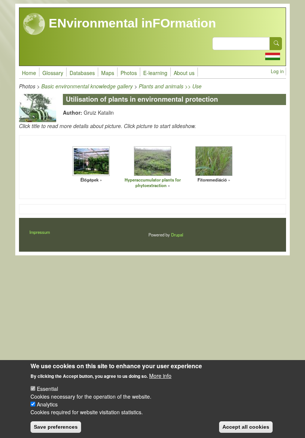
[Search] (276, 43)
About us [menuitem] (184, 72)
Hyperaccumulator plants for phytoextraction (153, 182)
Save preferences (56, 427)
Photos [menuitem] (129, 72)
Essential (47, 388)
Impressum (39, 232)
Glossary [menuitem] (52, 72)
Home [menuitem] (29, 72)
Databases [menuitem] (82, 72)
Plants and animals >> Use (170, 86)
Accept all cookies (245, 427)
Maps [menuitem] (107, 72)
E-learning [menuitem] (155, 72)
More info (160, 375)
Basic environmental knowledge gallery (87, 86)
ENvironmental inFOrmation (130, 23)
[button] (91, 161)
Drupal (177, 235)
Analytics (47, 404)
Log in (277, 71)
